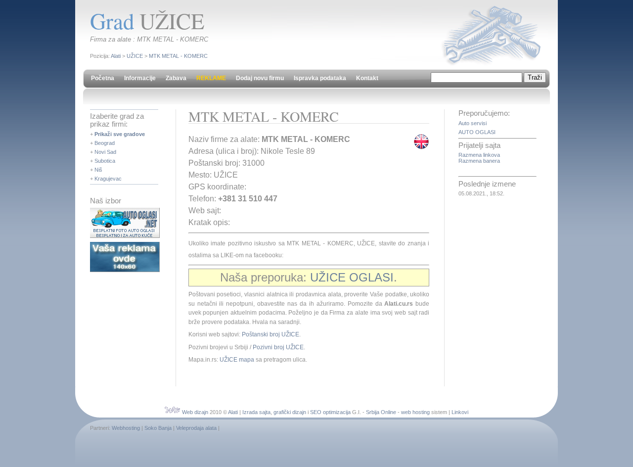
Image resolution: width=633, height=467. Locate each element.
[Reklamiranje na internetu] (125, 270)
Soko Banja (158, 428)
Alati (116, 56)
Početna (102, 78)
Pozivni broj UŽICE (278, 347)
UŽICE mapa (237, 359)
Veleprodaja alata (196, 428)
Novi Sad (105, 152)
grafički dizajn (289, 412)
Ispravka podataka (320, 78)
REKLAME (211, 78)
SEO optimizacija (330, 412)
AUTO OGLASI (477, 132)
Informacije (140, 78)
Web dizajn (195, 412)
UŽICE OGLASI (352, 277)
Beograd (104, 143)
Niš (98, 170)
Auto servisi (472, 123)
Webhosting (126, 428)
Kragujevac (108, 179)
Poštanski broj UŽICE (270, 334)
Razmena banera (479, 161)
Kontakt (367, 78)
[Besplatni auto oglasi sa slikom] (125, 236)
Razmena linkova (479, 155)
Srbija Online (381, 412)
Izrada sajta (256, 412)
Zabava (176, 78)
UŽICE (135, 56)
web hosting (415, 412)
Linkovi (460, 412)
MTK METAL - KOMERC (178, 56)
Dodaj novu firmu (260, 78)
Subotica (104, 161)
